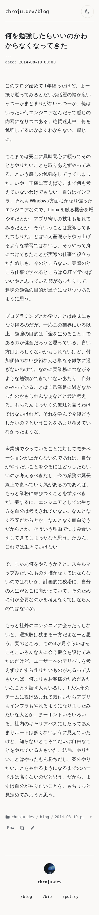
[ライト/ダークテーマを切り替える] (87, 11)
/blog (26, 896)
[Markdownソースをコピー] (22, 827)
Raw (10, 827)
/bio (47, 896)
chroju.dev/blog (27, 11)
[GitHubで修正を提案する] (32, 827)
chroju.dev (23, 817)
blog (44, 817)
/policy (70, 896)
